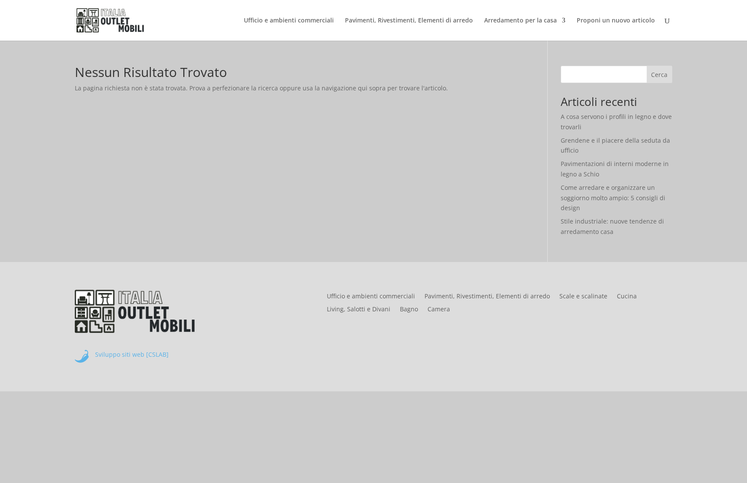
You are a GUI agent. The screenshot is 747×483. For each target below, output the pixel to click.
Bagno (409, 309)
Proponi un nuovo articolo (616, 20)
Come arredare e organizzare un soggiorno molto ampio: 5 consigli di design (613, 197)
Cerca (659, 74)
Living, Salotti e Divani (358, 309)
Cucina (627, 296)
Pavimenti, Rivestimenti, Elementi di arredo (409, 20)
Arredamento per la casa (520, 20)
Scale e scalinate (583, 296)
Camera (439, 309)
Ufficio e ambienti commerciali (289, 20)
